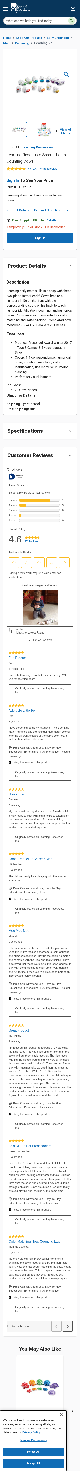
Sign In (13, 180)
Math (6, 43)
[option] (19, 136)
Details (51, 220)
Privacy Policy (31, 1432)
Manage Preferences (33, 1440)
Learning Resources (37, 147)
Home (7, 38)
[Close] (61, 1414)
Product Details (18, 210)
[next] (56, 132)
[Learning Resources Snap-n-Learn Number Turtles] (40, 1390)
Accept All (33, 1463)
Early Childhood (58, 38)
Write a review (48, 168)
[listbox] (31, 136)
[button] (73, 9)
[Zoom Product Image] (66, 75)
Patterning (22, 43)
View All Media (66, 131)
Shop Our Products (29, 38)
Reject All (33, 1451)
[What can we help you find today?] (71, 20)
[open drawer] (6, 9)
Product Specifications (51, 210)
